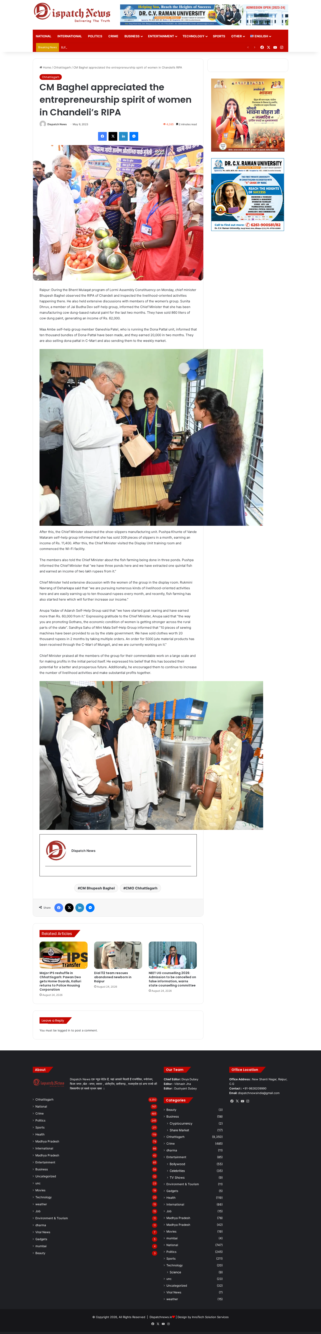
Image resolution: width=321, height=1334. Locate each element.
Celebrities (177, 1171)
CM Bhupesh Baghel (97, 888)
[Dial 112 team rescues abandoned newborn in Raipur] (118, 955)
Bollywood (177, 1164)
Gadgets (41, 1239)
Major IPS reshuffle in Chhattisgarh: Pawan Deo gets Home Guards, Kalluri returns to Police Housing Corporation (60, 981)
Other (236, 36)
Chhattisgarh (62, 67)
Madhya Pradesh (47, 1141)
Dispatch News (57, 124)
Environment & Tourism (51, 1218)
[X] (237, 1101)
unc (38, 1183)
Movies (40, 1190)
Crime (113, 36)
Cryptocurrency (181, 1123)
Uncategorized (45, 1176)
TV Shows (177, 1177)
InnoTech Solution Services (210, 1317)
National (43, 36)
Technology (193, 36)
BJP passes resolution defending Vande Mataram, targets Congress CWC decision (117, 47)
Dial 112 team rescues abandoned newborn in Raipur (112, 977)
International (69, 36)
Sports (219, 36)
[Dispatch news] (73, 13)
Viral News (42, 1232)
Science (175, 1272)
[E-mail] (47, 873)
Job (37, 1211)
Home (46, 67)
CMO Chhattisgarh (141, 888)
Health (40, 1134)
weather (41, 1204)
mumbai (41, 1246)
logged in (64, 1030)
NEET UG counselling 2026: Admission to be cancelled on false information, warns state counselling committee (172, 979)
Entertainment (161, 36)
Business (132, 36)
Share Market (179, 1130)
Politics (95, 36)
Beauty (40, 1253)
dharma (40, 1225)
